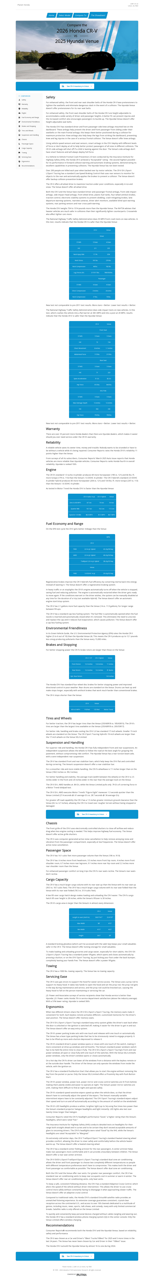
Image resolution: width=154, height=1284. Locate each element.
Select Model (65, 15)
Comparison (25, 96)
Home (51, 15)
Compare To (81, 15)
